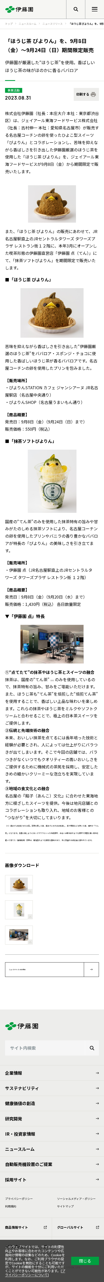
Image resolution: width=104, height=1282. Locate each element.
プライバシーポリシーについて (35, 1272)
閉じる (85, 1261)
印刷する (82, 94)
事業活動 (14, 90)
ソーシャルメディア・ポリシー (76, 1199)
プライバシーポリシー (19, 1199)
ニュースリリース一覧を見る (17, 969)
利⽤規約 (10, 1206)
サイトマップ (65, 1206)
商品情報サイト (16, 1227)
